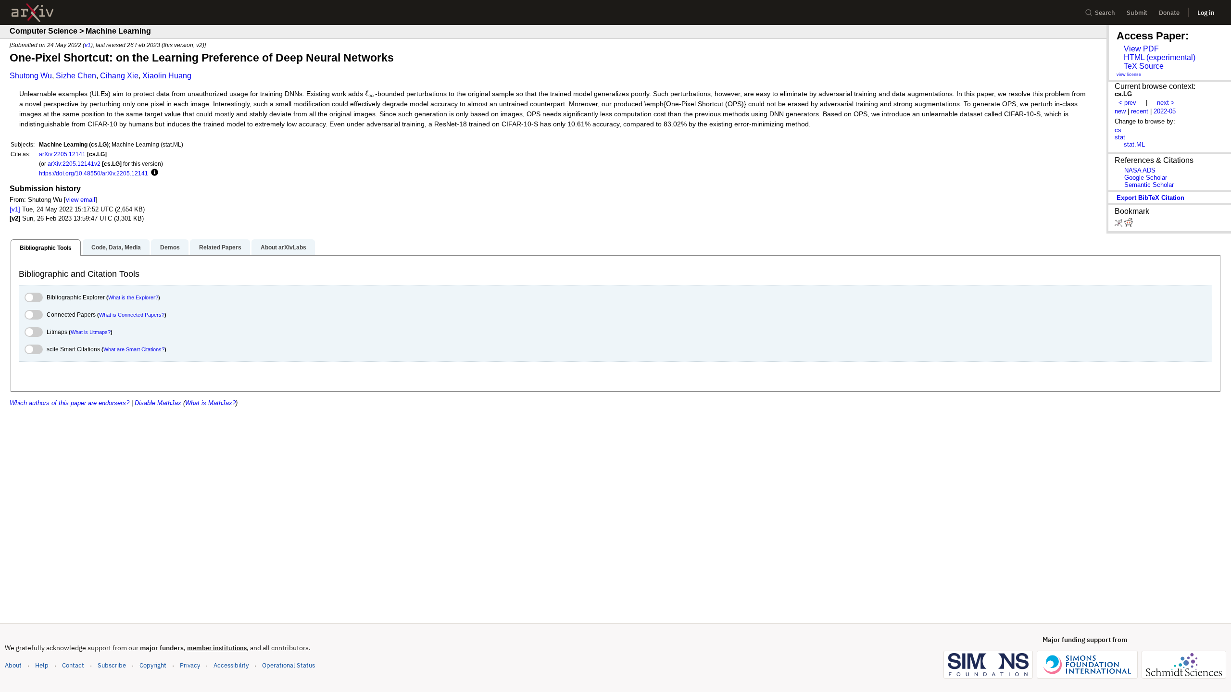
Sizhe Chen (76, 76)
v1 (88, 45)
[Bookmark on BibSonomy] (1119, 224)
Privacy (190, 665)
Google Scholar (1145, 177)
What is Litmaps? (91, 332)
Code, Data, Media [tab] (116, 247)
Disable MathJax (158, 403)
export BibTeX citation (1150, 197)
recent (1139, 111)
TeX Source (1144, 66)
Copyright (152, 665)
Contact (73, 665)
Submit (1137, 13)
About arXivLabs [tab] (283, 247)
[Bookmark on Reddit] (1128, 224)
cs (1118, 130)
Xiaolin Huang (166, 76)
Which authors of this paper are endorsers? (69, 403)
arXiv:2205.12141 (62, 154)
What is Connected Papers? (131, 315)
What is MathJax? (210, 403)
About (13, 665)
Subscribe (112, 665)
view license (1129, 74)
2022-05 (1165, 111)
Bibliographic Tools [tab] (46, 248)
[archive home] (32, 12)
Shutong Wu (31, 76)
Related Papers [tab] (220, 247)
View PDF (1141, 49)
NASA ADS (1140, 170)
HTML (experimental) (1159, 57)
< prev (1127, 102)
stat (1120, 137)
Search (1105, 13)
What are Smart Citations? (133, 349)
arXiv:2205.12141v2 (74, 164)
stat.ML (1134, 144)
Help (42, 665)
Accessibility (231, 665)
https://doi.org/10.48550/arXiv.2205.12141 (93, 173)
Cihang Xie (119, 76)
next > (1166, 102)
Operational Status (288, 665)
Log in (1206, 13)
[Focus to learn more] (153, 173)
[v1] (15, 209)
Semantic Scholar (1149, 184)
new (1120, 111)
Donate (1169, 13)
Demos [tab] (170, 247)
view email (80, 199)
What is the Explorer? (133, 297)
